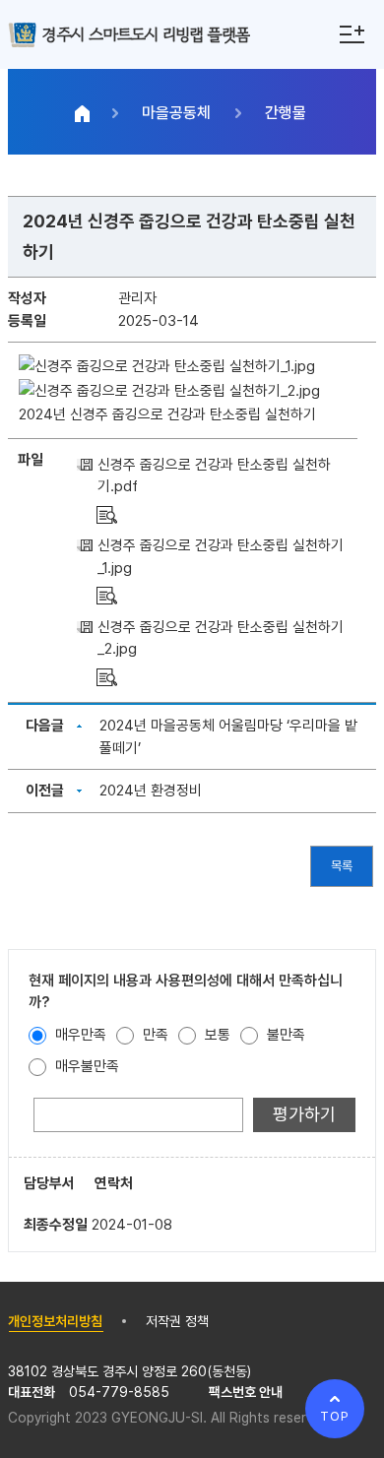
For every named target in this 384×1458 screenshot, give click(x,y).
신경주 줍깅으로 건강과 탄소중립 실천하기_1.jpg (220, 557)
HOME (82, 113)
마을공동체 (176, 112)
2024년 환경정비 (150, 790)
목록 (341, 865)
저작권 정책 (177, 1321)
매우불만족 (85, 1066)
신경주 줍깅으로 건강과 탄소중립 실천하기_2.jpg (220, 638)
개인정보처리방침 (55, 1321)
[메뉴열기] (351, 34)
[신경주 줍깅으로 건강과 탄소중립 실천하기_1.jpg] (106, 594)
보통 (215, 1035)
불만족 (284, 1035)
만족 (153, 1035)
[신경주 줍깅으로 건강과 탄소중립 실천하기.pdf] (106, 514)
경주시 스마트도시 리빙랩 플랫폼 (146, 34)
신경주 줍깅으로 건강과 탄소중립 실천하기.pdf (214, 476)
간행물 (285, 112)
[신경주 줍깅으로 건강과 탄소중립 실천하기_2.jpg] (106, 676)
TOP (335, 1416)
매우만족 (78, 1035)
